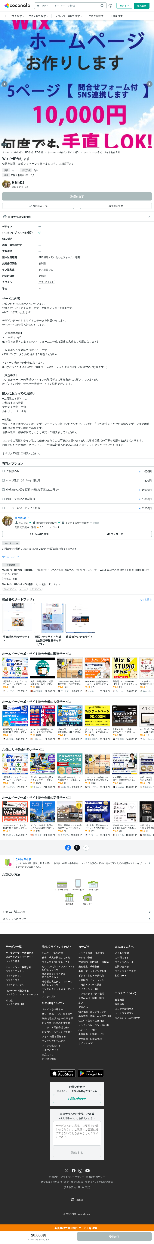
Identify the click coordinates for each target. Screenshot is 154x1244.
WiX (41, 288)
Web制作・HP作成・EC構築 (28, 152)
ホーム (5, 152)
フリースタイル (46, 281)
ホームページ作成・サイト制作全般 (102, 152)
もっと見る (146, 599)
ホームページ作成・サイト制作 (63, 152)
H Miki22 (20, 517)
